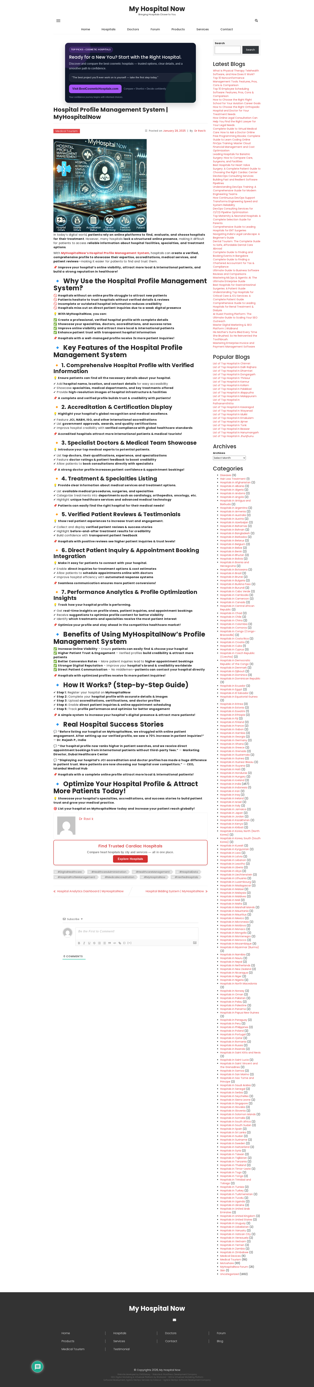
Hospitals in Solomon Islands (238, 1114)
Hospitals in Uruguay (233, 1223)
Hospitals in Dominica (233, 675)
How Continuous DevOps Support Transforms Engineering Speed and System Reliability (235, 201)
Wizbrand (162, 1377)
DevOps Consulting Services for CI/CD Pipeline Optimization (233, 210)
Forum (155, 29)
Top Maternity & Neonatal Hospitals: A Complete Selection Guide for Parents (237, 219)
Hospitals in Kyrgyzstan (234, 849)
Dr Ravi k (200, 131)
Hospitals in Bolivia (231, 559)
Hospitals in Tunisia (232, 1187)
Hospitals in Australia (233, 515)
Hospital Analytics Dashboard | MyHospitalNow (90, 891)
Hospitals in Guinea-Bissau (236, 762)
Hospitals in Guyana (232, 765)
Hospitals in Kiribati (231, 827)
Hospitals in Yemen (232, 1245)
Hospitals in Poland (232, 1031)
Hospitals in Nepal (231, 962)
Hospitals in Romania (233, 1041)
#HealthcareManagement (153, 872)
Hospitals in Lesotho (232, 864)
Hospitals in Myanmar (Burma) (239, 947)
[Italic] (84, 943)
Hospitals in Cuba (231, 646)
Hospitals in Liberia (231, 867)
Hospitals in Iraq (230, 795)
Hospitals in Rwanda (232, 1049)
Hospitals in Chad (231, 613)
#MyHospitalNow (154, 877)
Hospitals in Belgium (232, 544)
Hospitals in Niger (230, 976)
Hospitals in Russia (231, 1045)
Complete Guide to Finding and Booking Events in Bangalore (233, 254)
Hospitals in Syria (230, 1150)
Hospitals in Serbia (231, 1092)
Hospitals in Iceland (232, 780)
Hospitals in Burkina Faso (235, 584)
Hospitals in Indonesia (233, 787)
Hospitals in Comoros (233, 627)
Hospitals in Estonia (232, 707)
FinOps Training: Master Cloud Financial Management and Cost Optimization (234, 146)
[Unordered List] (104, 943)
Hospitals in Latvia (231, 856)
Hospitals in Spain (231, 1129)
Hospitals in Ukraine (232, 1205)
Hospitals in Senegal (232, 1089)
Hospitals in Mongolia (233, 933)
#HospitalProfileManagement (76, 877)
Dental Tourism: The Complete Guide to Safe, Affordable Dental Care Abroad (236, 244)
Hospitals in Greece (232, 747)
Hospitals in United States (236, 1219)
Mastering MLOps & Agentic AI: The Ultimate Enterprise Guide (235, 279)
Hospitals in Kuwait (231, 845)
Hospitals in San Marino (234, 1074)
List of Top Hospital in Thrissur (231, 378)
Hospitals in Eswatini (232, 711)
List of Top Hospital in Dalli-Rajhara (234, 367)
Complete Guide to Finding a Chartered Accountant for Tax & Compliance (233, 263)
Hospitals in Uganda (232, 1201)
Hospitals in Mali (230, 900)
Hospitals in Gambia (232, 733)
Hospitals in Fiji (229, 718)
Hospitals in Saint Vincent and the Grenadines (239, 1065)
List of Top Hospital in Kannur (231, 381)
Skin (222, 1270)
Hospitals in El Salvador (234, 693)
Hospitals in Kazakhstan (235, 820)
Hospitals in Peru (230, 1023)
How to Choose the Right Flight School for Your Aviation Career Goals (237, 101)
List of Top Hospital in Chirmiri (231, 363)
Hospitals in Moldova (233, 925)
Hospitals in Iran (230, 791)
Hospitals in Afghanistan (235, 482)
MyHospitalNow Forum (234, 1267)
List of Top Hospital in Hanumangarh (236, 432)
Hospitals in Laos (230, 853)
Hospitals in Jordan (232, 816)
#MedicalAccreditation (119, 877)
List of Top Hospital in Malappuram (235, 396)
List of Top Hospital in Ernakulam (233, 418)
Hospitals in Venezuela (234, 1238)
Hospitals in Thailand (233, 1165)
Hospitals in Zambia (232, 1248)
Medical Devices (230, 1256)
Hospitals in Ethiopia (232, 715)
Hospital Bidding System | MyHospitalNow (175, 891)
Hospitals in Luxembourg (235, 882)
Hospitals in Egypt (231, 689)
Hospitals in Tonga (231, 1176)
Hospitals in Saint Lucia (234, 1060)
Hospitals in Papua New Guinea (239, 1012)
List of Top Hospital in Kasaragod (233, 407)
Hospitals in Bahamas (233, 526)
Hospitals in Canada (232, 602)
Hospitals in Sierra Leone (235, 1100)
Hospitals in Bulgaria (232, 580)
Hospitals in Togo (231, 1172)
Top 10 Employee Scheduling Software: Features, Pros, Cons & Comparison (233, 92)
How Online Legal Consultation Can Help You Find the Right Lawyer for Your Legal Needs (235, 121)
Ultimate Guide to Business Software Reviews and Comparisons (236, 272)
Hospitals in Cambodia (234, 595)
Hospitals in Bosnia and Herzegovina (234, 564)
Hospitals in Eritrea (231, 704)
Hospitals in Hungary (233, 776)
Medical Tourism (67, 131)
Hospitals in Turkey (232, 1190)
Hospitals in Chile (230, 617)
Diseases (225, 475)
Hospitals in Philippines (234, 1027)
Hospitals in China (231, 620)
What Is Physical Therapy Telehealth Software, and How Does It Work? (236, 72)
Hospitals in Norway (232, 991)
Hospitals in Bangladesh (235, 533)
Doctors (133, 29)
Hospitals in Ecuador (232, 686)
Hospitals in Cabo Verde (235, 591)
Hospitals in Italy (230, 805)
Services (202, 29)
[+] (130, 942)
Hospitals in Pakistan (233, 998)
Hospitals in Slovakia (232, 1107)
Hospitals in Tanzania (233, 1161)
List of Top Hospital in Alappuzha (233, 392)
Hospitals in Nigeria (232, 980)
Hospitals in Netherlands (235, 965)
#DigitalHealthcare (70, 872)
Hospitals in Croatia (232, 642)
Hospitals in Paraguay (233, 1020)
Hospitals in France (232, 726)
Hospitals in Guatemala (235, 755)
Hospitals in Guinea (232, 758)
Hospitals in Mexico (232, 918)
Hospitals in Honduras (233, 773)
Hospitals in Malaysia (233, 893)
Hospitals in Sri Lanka (233, 1132)
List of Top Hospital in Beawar (231, 429)
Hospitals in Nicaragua (234, 972)
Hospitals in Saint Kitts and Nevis (240, 1052)
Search (220, 43)
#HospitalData (188, 872)
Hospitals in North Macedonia (238, 983)
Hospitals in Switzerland (234, 1147)
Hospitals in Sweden (232, 1143)
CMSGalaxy (145, 1374)
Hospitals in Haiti (230, 769)
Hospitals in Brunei (231, 577)
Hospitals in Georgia (232, 736)
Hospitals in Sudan (231, 1136)
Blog (220, 1341)
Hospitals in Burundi (232, 588)
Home (85, 29)
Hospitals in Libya (230, 871)
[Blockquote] (109, 943)
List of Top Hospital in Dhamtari (232, 371)
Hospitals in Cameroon (234, 598)
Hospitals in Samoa (232, 1071)
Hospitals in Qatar (231, 1038)
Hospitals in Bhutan (232, 555)
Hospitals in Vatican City (235, 1234)
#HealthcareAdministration (108, 872)
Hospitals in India (230, 784)
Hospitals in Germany (233, 740)
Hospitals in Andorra (232, 493)
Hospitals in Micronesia (234, 922)
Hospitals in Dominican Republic (240, 678)
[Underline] (89, 943)
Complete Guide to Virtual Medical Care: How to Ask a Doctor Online (235, 130)
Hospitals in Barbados (233, 537)
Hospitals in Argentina (233, 508)
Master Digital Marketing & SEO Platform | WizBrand (232, 326)
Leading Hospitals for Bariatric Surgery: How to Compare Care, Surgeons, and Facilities (233, 157)
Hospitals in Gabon (232, 729)
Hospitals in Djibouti (232, 671)
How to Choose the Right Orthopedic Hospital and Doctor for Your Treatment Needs (236, 110)
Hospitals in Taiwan (232, 1154)
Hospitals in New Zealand (235, 969)
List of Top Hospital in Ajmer (230, 421)
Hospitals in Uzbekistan (234, 1227)
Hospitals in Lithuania (233, 878)
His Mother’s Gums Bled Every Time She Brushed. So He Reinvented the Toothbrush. (235, 335)
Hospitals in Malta (231, 903)
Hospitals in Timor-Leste (235, 1169)
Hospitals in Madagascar (235, 885)
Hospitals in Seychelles (234, 1096)
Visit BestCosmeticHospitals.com (95, 88)
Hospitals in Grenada (233, 751)
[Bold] (79, 943)
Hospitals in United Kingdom (237, 1216)
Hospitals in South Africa (235, 1121)
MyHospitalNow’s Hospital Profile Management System (105, 253)
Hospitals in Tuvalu (232, 1198)
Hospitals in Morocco (233, 940)
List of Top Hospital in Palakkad (232, 389)
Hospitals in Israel (231, 802)
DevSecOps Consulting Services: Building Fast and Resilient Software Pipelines (235, 179)
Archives (219, 453)
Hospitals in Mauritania (234, 911)
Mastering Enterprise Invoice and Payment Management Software (234, 344)
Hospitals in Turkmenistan (236, 1194)
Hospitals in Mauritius (233, 914)
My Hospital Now (157, 8)
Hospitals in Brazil (230, 573)
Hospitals (109, 29)
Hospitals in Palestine (233, 1005)
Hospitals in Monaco (232, 929)
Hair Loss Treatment (233, 479)
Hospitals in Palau (231, 1002)
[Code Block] (114, 943)
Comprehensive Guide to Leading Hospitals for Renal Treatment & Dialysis (234, 306)
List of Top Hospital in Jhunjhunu (233, 436)
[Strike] (94, 943)
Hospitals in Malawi (232, 889)
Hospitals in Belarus (232, 540)
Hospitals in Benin (231, 551)
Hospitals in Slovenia (233, 1110)
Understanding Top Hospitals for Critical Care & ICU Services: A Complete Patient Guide (233, 295)
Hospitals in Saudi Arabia (235, 1085)
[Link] (119, 943)
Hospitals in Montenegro (235, 936)
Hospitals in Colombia (233, 624)
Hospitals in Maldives (233, 896)
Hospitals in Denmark (233, 667)
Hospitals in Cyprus (232, 649)
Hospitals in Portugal (233, 1034)
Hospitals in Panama (233, 1009)
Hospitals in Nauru (231, 958)
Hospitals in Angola (232, 497)
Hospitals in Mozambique (236, 943)
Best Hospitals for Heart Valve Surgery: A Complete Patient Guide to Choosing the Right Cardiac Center (237, 168)
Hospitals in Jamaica (233, 809)
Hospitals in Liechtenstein (236, 874)
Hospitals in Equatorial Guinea (238, 696)
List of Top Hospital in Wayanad (233, 411)
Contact (226, 29)
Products (178, 29)
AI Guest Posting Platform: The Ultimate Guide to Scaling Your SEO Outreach (235, 317)
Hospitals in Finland (232, 722)
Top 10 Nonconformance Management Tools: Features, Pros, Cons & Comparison (235, 81)
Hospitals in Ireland (232, 798)
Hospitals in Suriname (233, 1140)
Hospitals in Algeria (232, 490)
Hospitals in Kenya (231, 824)
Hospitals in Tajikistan (233, 1158)
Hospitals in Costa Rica (234, 638)
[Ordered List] (99, 943)
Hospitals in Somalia (232, 1118)
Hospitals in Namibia (232, 954)
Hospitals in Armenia (233, 511)
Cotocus (157, 1379)
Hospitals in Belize (231, 548)
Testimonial (121, 1349)
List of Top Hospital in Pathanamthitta (226, 401)
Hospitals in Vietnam (233, 1241)
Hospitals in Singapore (234, 1103)
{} (124, 942)
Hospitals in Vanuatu (233, 1230)
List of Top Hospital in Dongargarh (234, 374)
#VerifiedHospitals (186, 877)
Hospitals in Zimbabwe (234, 1252)
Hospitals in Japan (231, 813)
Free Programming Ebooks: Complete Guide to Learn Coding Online (236, 137)
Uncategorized (229, 1274)
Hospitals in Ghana (232, 744)
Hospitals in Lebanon (233, 860)
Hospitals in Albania (232, 486)
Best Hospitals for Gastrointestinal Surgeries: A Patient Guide (234, 286)
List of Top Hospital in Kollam (231, 385)
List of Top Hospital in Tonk (230, 425)
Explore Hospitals (130, 858)
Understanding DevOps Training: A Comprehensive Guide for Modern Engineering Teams (234, 190)
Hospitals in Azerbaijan (234, 522)
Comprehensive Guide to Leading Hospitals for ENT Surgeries (234, 228)
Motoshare (227, 1263)
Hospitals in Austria (232, 519)
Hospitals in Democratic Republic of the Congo (235, 662)
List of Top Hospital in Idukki (230, 414)
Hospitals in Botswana (233, 569)
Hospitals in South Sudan (235, 1125)
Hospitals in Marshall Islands (237, 907)
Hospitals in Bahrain (232, 529)
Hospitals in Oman (231, 994)
